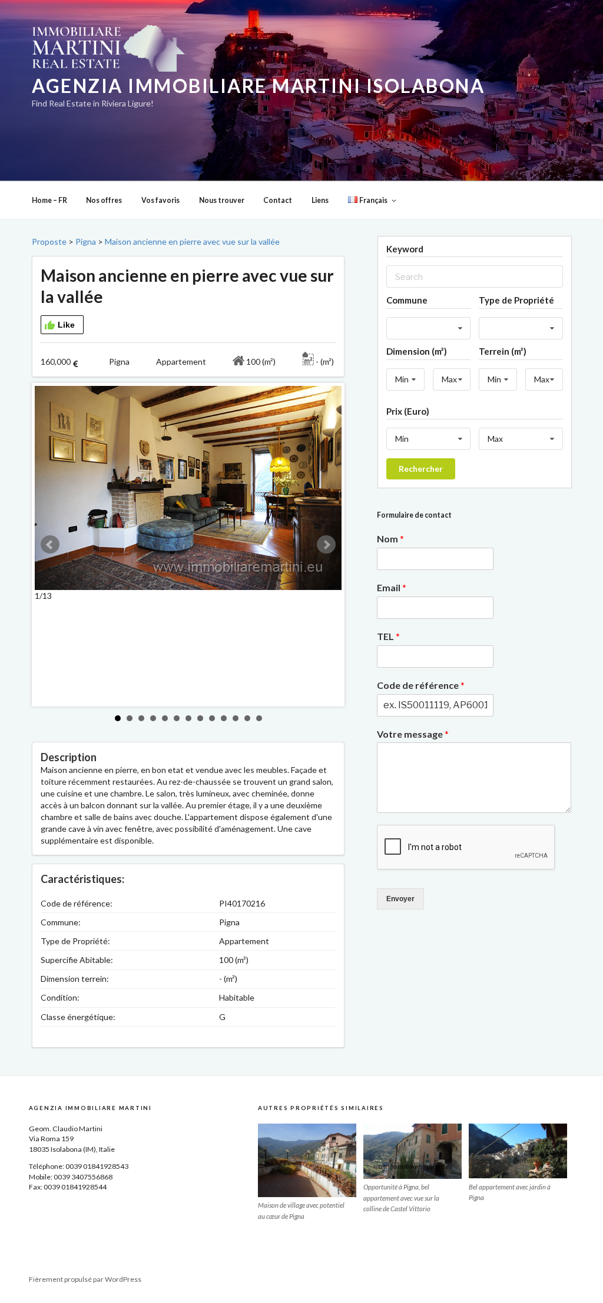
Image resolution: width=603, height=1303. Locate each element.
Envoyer (400, 899)
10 (224, 718)
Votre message (413, 733)
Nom (390, 538)
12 (247, 718)
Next (326, 544)
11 (235, 718)
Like (66, 324)
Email (391, 587)
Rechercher (421, 469)
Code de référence (421, 685)
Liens (320, 200)
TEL (388, 636)
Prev (50, 544)
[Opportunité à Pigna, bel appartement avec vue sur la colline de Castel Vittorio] (412, 1151)
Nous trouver (221, 200)
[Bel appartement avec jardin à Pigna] (518, 1151)
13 (259, 718)
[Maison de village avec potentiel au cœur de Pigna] (307, 1160)
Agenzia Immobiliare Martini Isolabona (258, 86)
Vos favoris (160, 200)
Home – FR (49, 200)
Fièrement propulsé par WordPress (85, 1279)
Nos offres (104, 200)
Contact (277, 200)
